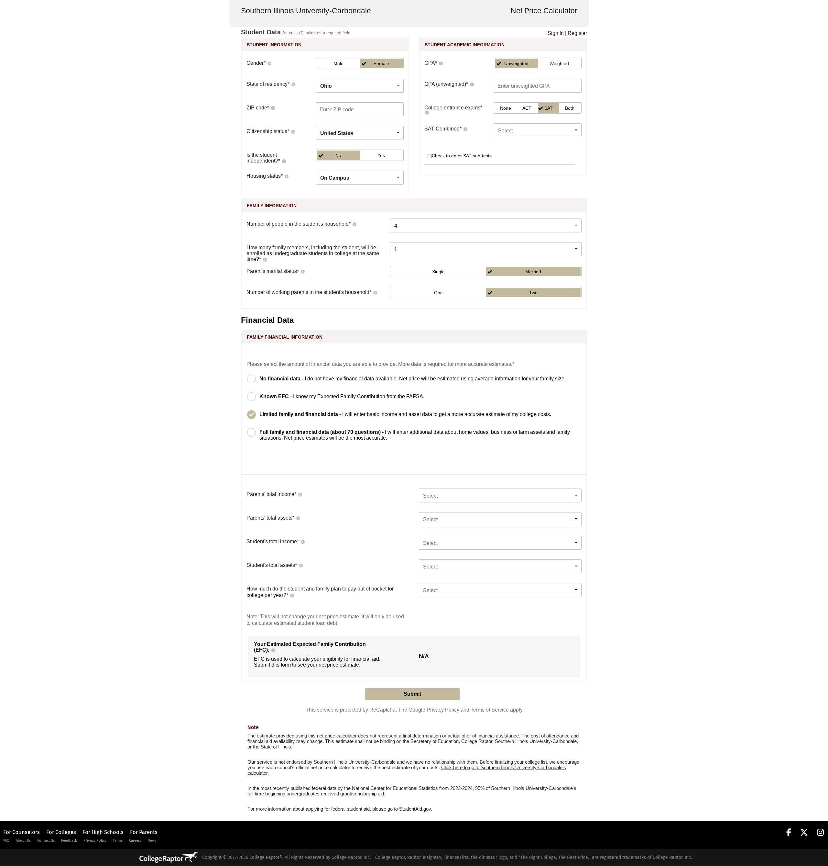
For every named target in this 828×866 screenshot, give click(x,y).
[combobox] (359, 85)
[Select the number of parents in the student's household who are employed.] (375, 292)
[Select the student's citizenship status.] (292, 131)
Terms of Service (490, 710)
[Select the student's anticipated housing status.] (286, 176)
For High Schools (103, 832)
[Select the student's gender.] (269, 63)
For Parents (144, 832)
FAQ (6, 840)
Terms (118, 840)
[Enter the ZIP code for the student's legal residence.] (272, 107)
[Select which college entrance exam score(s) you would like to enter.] (426, 112)
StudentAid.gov (415, 809)
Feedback (69, 840)
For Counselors (21, 832)
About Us (23, 840)
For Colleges (61, 832)
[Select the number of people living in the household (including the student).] (354, 224)
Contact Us (46, 840)
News (151, 840)
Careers (135, 840)
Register (577, 33)
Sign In (556, 33)
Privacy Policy (443, 710)
